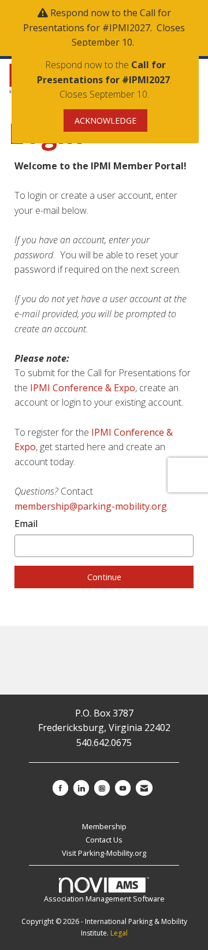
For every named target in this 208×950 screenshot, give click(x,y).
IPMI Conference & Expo (82, 387)
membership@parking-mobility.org (90, 506)
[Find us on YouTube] (123, 788)
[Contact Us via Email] (144, 788)
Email (26, 523)
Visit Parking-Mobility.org (104, 853)
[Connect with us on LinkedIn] (81, 788)
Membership (104, 826)
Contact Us (104, 839)
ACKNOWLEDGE (105, 120)
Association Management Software (104, 898)
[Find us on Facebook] (60, 788)
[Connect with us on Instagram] (102, 788)
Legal (119, 933)
